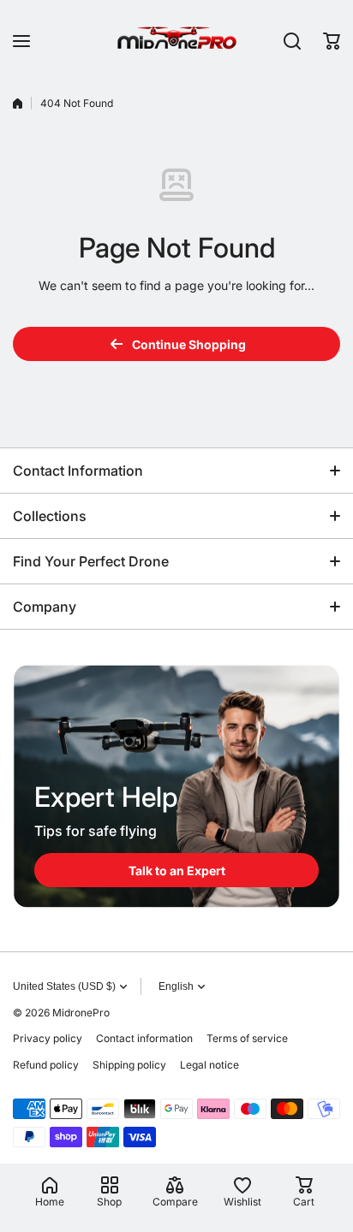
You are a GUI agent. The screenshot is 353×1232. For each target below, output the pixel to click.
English (176, 986)
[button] (331, 41)
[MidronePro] (176, 40)
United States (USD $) (64, 986)
